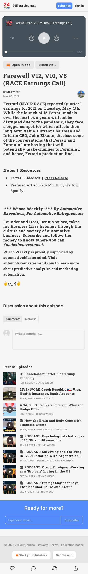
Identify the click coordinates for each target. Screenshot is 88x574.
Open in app (20, 65)
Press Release (56, 178)
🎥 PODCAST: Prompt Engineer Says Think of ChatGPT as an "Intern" (49, 485)
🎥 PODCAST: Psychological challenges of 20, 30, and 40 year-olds (52, 438)
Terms (54, 545)
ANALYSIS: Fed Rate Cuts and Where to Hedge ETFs (51, 407)
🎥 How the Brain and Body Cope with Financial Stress (51, 422)
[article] (44, 378)
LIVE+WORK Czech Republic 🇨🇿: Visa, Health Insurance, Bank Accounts (50, 391)
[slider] (39, 52)
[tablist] (21, 319)
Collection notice (72, 545)
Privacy (43, 545)
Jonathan (67, 460)
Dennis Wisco (11, 92)
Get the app (64, 555)
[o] (10, 378)
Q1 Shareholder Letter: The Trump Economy (47, 376)
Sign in (79, 6)
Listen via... (47, 65)
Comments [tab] (13, 319)
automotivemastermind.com (28, 263)
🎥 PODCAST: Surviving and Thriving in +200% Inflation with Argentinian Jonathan (50, 454)
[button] (12, 38)
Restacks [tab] (30, 319)
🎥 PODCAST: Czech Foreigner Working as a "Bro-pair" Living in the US (52, 469)
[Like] (12, 568)
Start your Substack (33, 555)
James (63, 429)
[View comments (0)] (33, 568)
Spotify (17, 190)
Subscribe (64, 6)
